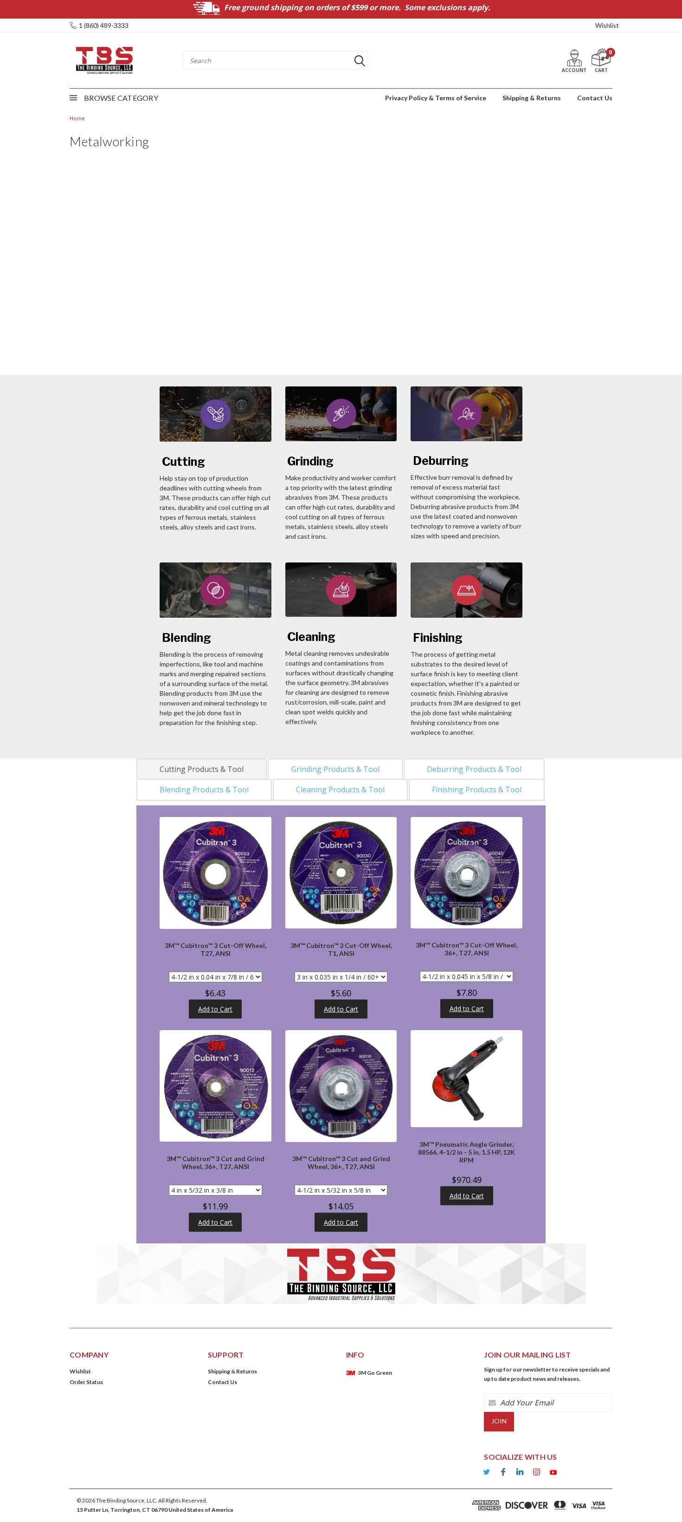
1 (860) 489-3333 (104, 25)
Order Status (86, 1381)
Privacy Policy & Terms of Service (435, 98)
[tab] (201, 768)
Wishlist (607, 25)
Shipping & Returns (531, 98)
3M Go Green (375, 1372)
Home (77, 119)
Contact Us (594, 98)
